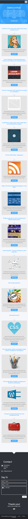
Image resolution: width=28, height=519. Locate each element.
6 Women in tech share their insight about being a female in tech (14, 29)
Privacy (23, 516)
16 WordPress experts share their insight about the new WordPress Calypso (14, 123)
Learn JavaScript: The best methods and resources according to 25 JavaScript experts (14, 60)
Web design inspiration (14, 283)
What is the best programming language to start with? (14, 186)
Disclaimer (14, 517)
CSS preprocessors (14, 315)
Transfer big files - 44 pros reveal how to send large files (14, 251)
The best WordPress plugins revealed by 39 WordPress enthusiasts (14, 382)
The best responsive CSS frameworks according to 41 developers (14, 91)
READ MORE (14, 54)
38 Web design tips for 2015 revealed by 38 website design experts (14, 219)
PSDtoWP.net (6, 516)
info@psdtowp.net (8, 471)
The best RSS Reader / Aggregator (14, 155)
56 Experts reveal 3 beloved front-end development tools (14, 414)
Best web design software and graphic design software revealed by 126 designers (14, 350)
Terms (19, 516)
